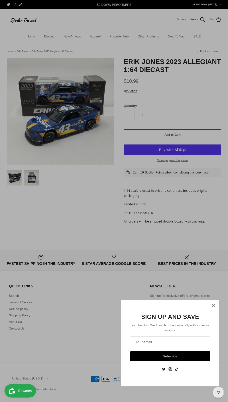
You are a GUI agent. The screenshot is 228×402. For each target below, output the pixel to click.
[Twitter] (163, 369)
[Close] (213, 305)
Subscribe (170, 356)
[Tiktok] (176, 369)
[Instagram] (170, 369)
